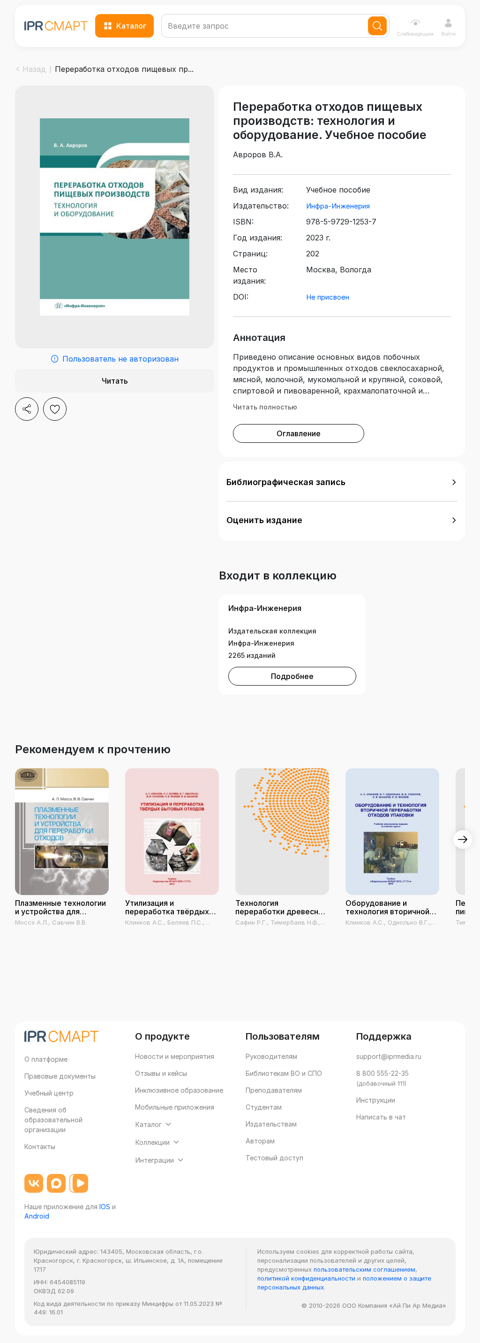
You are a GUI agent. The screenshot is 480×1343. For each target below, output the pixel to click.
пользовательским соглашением (364, 1269)
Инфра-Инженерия (338, 205)
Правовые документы (60, 1076)
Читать (115, 381)
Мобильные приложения (174, 1107)
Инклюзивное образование (179, 1090)
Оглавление (299, 433)
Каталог (131, 26)
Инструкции (375, 1100)
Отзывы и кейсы (161, 1073)
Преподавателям (274, 1090)
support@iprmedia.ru (388, 1056)
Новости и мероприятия (174, 1056)
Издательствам (271, 1124)
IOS (104, 1207)
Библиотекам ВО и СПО (284, 1073)
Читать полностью (265, 407)
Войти (448, 34)
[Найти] (377, 25)
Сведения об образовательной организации (53, 1120)
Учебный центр (49, 1093)
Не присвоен (327, 297)
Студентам (264, 1107)
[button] (342, 482)
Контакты (39, 1146)
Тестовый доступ (274, 1158)
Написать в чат (381, 1117)
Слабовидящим (415, 34)
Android (36, 1216)
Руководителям (271, 1056)
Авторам (260, 1141)
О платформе (46, 1059)
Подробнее (292, 676)
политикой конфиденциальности (306, 1278)
